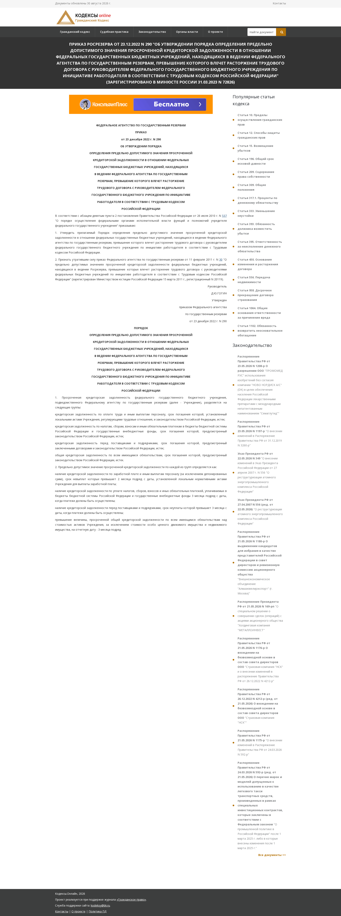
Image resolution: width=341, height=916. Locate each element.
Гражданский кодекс (75, 32)
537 (224, 216)
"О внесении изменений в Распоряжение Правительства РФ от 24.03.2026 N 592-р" (260, 742)
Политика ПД (97, 911)
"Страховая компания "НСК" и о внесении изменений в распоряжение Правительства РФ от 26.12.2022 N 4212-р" (260, 659)
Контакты (279, 3)
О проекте (215, 32)
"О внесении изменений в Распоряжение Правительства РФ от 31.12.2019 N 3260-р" (260, 433)
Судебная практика (114, 32)
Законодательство (152, 32)
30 (220, 259)
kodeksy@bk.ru (100, 905)
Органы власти (187, 32)
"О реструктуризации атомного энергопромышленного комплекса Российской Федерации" (260, 511)
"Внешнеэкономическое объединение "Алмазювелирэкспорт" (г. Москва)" (260, 562)
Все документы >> (272, 855)
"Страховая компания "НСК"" (258, 705)
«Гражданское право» (131, 899)
